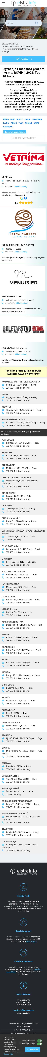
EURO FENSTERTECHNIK (13, 571)
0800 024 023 (31, 941)
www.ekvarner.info (23, 1002)
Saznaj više (8, 1054)
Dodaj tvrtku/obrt (25, 138)
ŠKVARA (6, 747)
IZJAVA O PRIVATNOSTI (23, 1030)
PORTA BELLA (8, 710)
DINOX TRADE (8, 493)
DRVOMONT (8, 505)
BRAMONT (7, 452)
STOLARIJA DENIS (10, 775)
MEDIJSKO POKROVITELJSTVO (23, 1033)
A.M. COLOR (8, 439)
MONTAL (6, 672)
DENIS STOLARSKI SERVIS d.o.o (16, 477)
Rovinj (28, 123)
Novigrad (37, 119)
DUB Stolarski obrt (11, 518)
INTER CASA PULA (10, 584)
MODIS (5, 659)
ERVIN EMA (7, 558)
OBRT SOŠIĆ (8, 684)
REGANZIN (7, 735)
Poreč (14, 123)
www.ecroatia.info (23, 1004)
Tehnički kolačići (28, 1040)
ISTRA (6, 119)
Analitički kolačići (28, 1044)
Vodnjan (7, 126)
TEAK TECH (7, 829)
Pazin (6, 123)
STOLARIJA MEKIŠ (10, 788)
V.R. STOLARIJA (9, 841)
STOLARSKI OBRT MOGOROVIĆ (17, 801)
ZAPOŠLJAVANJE (23, 1026)
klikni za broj (23, 387)
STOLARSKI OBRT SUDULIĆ (15, 813)
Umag (36, 123)
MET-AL (5, 634)
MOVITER (6, 407)
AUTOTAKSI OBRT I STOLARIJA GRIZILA (21, 381)
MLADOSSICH (8, 647)
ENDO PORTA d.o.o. (11, 546)
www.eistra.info (23, 1000)
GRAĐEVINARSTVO (10, 43)
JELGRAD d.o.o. (9, 596)
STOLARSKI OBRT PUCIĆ (13, 419)
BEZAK (5, 394)
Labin (27, 119)
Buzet (20, 119)
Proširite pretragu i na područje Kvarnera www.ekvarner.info (23, 372)
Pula (21, 123)
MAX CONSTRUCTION (13, 621)
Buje (12, 119)
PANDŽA (6, 697)
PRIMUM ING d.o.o (11, 722)
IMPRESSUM (14, 1023)
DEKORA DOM (8, 465)
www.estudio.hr (23, 1013)
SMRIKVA (6, 763)
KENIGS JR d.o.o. (9, 609)
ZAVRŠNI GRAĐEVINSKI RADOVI (19, 46)
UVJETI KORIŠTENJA (30, 1023)
